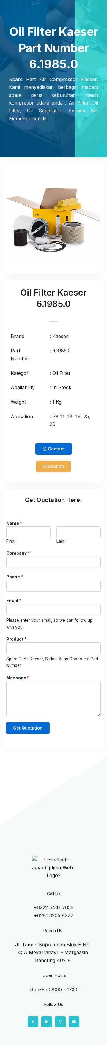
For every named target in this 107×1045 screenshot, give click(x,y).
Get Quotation (28, 728)
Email (13, 600)
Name (14, 523)
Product (16, 639)
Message (17, 677)
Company (18, 552)
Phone (14, 576)
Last (60, 541)
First (10, 541)
